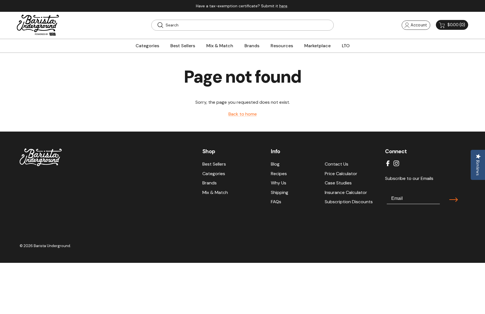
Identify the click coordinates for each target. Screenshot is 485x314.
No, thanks (297, 234)
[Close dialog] (345, 102)
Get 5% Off (297, 216)
